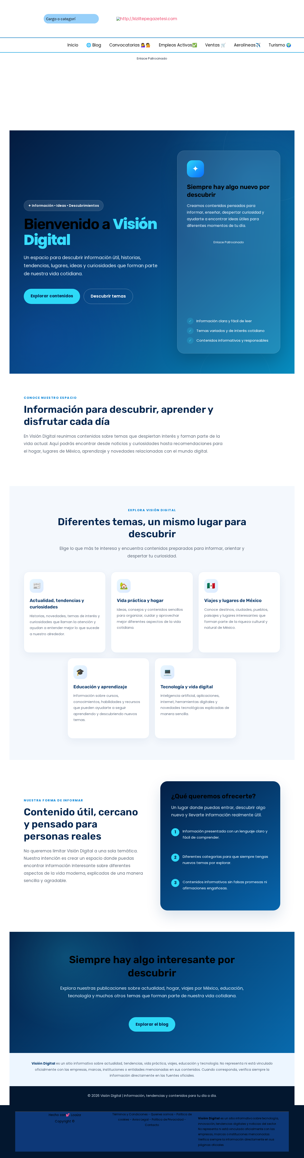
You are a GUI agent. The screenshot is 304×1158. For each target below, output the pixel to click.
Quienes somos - (163, 1114)
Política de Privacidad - (169, 1119)
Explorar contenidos (52, 296)
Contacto (152, 1125)
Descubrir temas (108, 296)
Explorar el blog (152, 1024)
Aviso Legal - (142, 1119)
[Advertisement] (152, 95)
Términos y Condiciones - (131, 1114)
